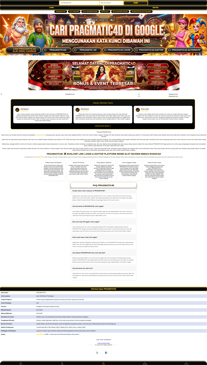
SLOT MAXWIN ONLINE (90, 11)
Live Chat (186, 364)
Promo (20, 364)
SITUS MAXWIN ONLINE (120, 11)
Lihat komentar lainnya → (103, 126)
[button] (103, 343)
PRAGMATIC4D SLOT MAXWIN (141, 11)
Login (62, 364)
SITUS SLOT (105, 11)
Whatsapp (145, 364)
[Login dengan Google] (99, 353)
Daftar (103, 364)
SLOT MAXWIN (74, 11)
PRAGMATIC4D (61, 11)
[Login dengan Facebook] (108, 353)
